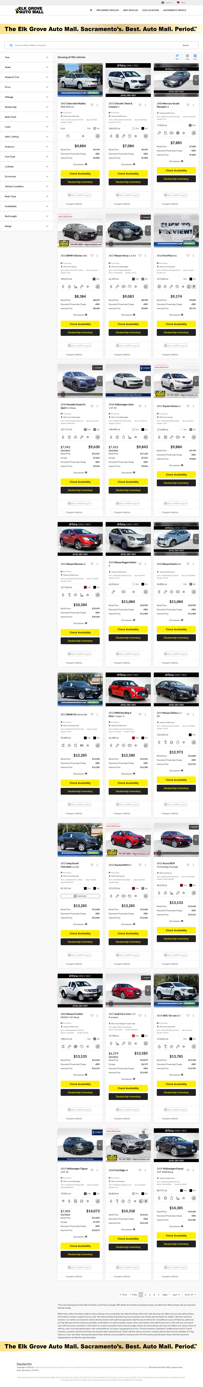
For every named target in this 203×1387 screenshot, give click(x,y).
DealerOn (38, 1367)
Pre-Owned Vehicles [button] (107, 10)
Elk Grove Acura (24, 1377)
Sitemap (46, 1367)
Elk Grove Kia (167, 1377)
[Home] (91, 10)
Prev (134, 1294)
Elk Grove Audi (38, 1377)
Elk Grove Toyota (106, 1380)
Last (175, 1294)
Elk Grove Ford (140, 1377)
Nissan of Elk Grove (75, 1380)
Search (186, 45)
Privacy (54, 1367)
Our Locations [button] (150, 10)
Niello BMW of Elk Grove (55, 1377)
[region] (80, 158)
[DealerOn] (24, 1364)
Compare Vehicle (74, 204)
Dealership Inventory (80, 182)
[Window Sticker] (194, 287)
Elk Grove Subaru (91, 1380)
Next (165, 1294)
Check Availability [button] (80, 173)
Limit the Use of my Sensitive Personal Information (78, 1367)
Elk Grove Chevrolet (93, 1377)
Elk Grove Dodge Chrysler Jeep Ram (118, 1377)
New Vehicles (130, 10)
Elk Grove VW (120, 1380)
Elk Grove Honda (154, 1377)
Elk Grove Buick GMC (75, 1377)
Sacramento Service (174, 10)
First (124, 1294)
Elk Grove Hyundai (134, 1380)
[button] (100, 80)
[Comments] (98, 136)
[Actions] (97, 105)
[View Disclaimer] (83, 136)
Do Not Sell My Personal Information (114, 1367)
